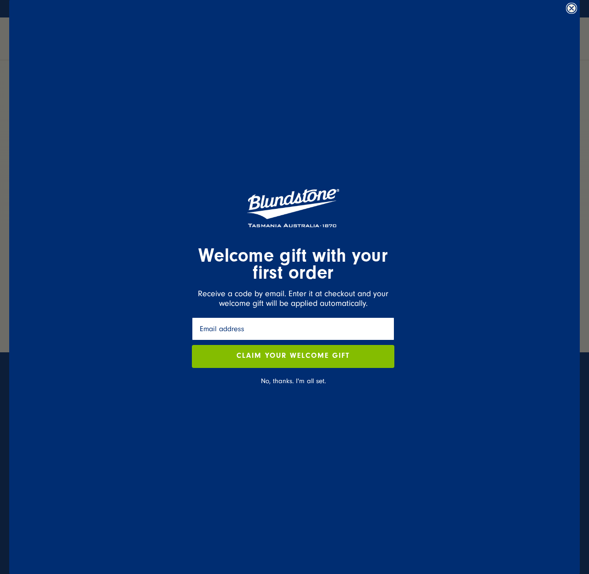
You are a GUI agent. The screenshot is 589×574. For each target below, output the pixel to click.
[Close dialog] (571, 8)
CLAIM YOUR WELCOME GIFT (293, 356)
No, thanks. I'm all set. (293, 381)
